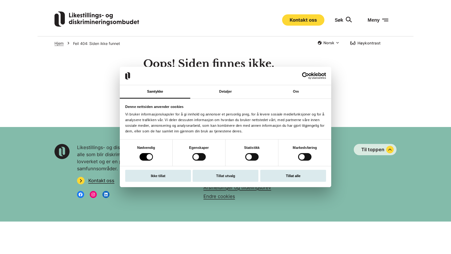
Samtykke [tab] (155, 91)
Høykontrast (369, 43)
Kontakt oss (303, 20)
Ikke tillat (158, 176)
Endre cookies (219, 196)
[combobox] (328, 42)
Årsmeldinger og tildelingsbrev (237, 187)
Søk (339, 20)
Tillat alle (293, 176)
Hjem (59, 43)
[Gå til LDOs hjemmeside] (96, 25)
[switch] (199, 157)
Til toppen (372, 149)
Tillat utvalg (225, 176)
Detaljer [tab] (225, 91)
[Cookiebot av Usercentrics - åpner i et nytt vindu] (305, 75)
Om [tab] (296, 91)
